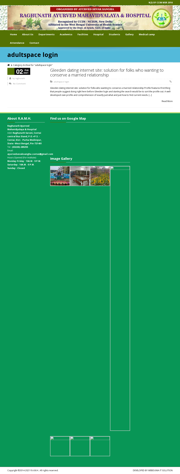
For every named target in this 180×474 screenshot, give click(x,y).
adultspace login (61, 81)
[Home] (8, 65)
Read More (167, 101)
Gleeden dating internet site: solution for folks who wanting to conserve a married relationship (106, 72)
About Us (27, 34)
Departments (46, 34)
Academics (66, 34)
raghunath (20, 78)
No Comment (19, 83)
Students (114, 34)
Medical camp (147, 34)
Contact (34, 42)
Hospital (98, 34)
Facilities (83, 34)
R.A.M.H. (35, 470)
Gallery (129, 34)
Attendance (17, 42)
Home (13, 34)
